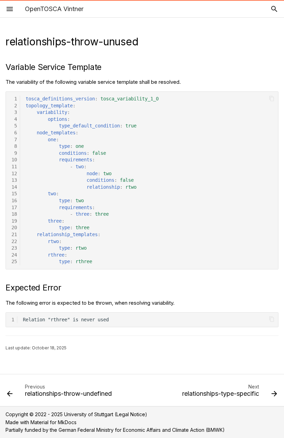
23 (14, 248)
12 (14, 173)
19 (14, 221)
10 (14, 159)
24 (14, 255)
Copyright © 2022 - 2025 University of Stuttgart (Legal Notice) (76, 414)
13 (14, 180)
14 (14, 187)
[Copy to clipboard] (272, 98)
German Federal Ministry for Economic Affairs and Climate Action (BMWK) (142, 430)
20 (14, 227)
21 (14, 234)
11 (14, 166)
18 (14, 214)
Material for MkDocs (53, 422)
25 (14, 261)
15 (14, 193)
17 (14, 207)
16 (14, 200)
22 (14, 241)
